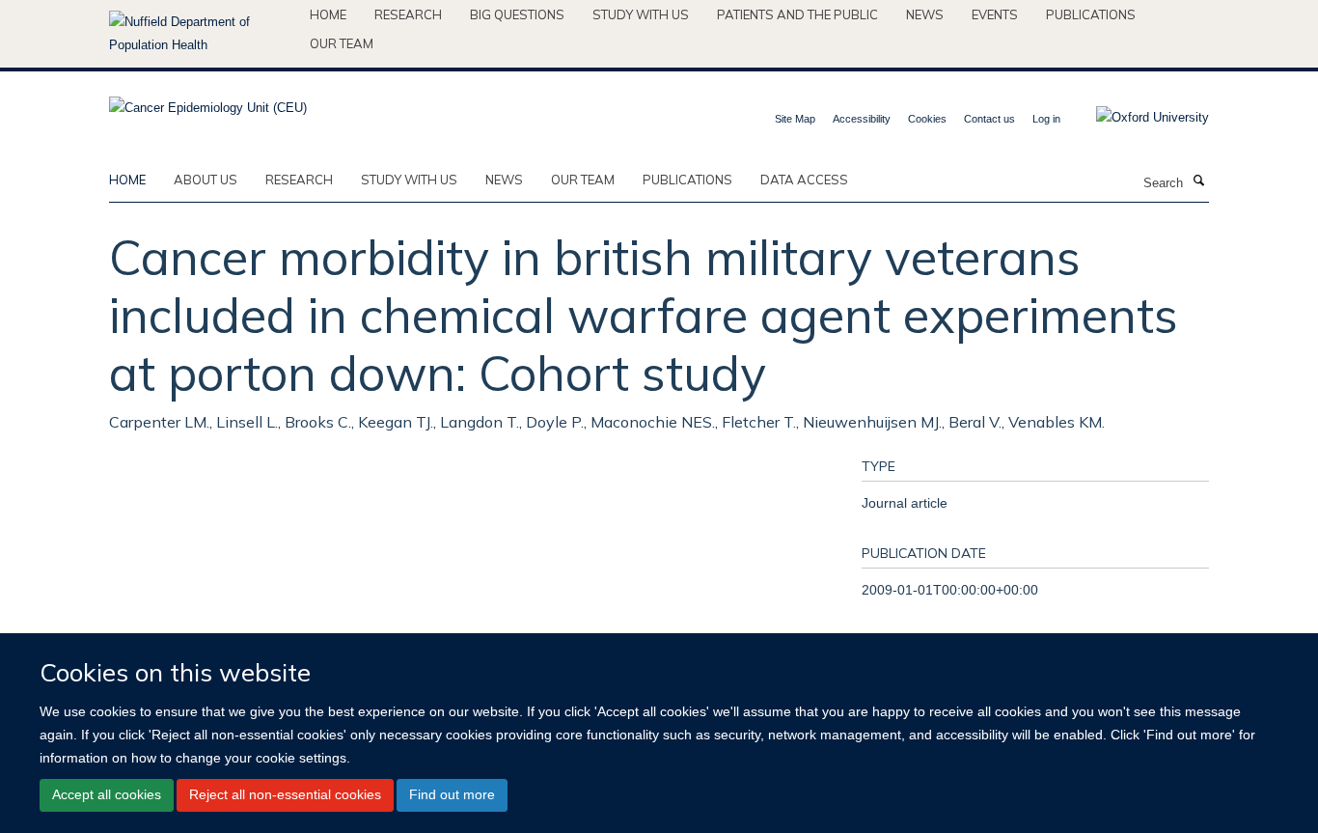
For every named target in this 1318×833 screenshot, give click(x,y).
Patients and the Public (797, 14)
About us (205, 179)
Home (328, 14)
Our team (341, 43)
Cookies (927, 119)
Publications (1091, 14)
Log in (1046, 119)
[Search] (1198, 181)
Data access (804, 179)
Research (408, 14)
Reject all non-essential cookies (285, 794)
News (925, 14)
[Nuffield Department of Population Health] (202, 34)
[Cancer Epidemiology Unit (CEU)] (208, 102)
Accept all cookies (106, 794)
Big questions (517, 14)
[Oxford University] (1138, 117)
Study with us (640, 14)
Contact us (989, 119)
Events (995, 14)
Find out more (452, 794)
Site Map (795, 119)
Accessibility (862, 119)
